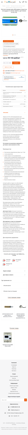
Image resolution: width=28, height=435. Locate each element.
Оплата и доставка (14, 385)
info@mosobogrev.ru (15, 410)
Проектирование (14, 376)
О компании (14, 365)
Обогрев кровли (7, 285)
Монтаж (14, 378)
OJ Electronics (22, 90)
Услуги (14, 374)
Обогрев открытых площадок (10, 291)
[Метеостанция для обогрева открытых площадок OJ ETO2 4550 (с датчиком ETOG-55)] (14, 24)
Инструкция (18, 259)
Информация (14, 383)
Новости (14, 366)
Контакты (14, 370)
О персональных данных (14, 393)
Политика (14, 368)
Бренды (14, 389)
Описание (8, 259)
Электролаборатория (14, 380)
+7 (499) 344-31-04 (15, 407)
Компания (14, 362)
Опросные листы (14, 391)
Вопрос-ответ (14, 387)
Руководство (9, 263)
